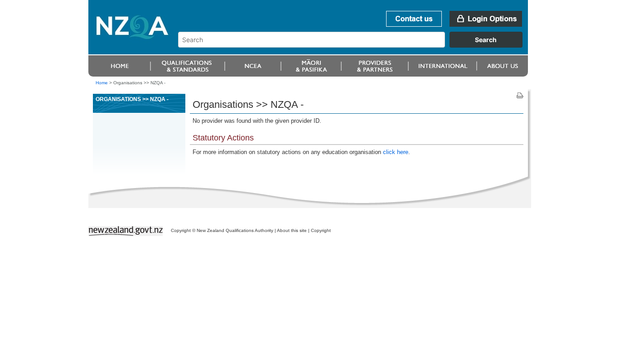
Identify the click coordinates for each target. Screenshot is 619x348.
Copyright (321, 230)
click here (395, 152)
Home (102, 82)
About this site (292, 230)
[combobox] (354, 45)
